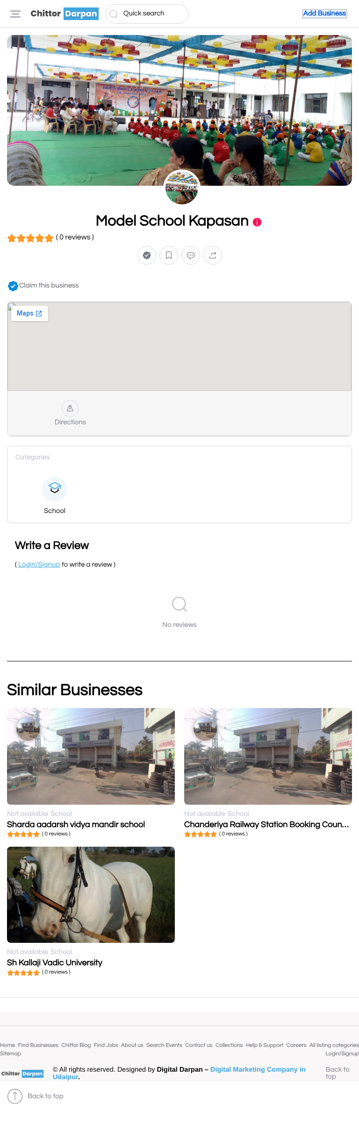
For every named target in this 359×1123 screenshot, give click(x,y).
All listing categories (334, 1045)
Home (7, 1045)
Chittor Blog (76, 1045)
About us (132, 1045)
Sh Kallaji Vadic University (54, 962)
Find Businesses (38, 1045)
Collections (229, 1045)
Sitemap (10, 1054)
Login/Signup (342, 1054)
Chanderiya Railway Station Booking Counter (268, 824)
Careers (297, 1045)
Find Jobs (106, 1045)
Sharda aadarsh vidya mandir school (76, 824)
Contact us (198, 1045)
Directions (70, 422)
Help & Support (264, 1045)
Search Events (164, 1045)
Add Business (324, 13)
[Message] (190, 255)
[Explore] (15, 14)
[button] (146, 255)
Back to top (338, 1074)
